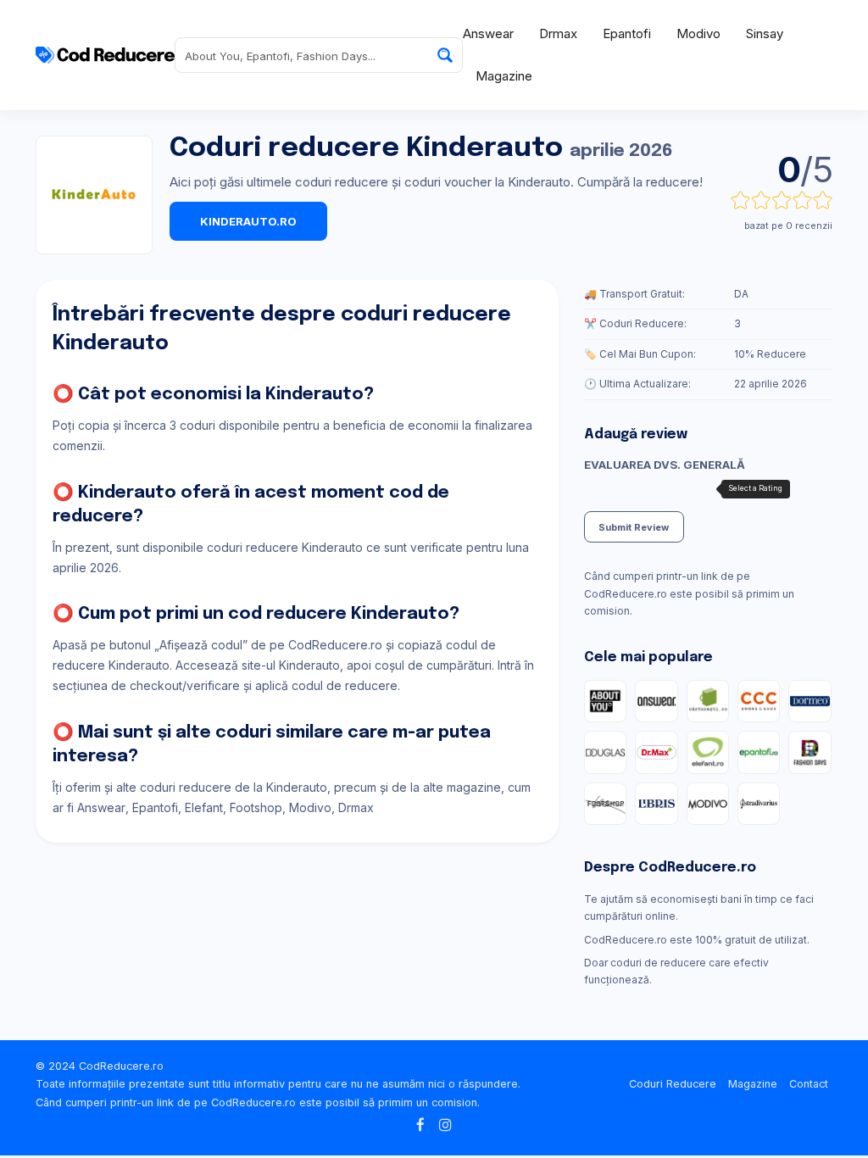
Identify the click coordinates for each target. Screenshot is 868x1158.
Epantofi (627, 33)
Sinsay (764, 33)
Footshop (256, 807)
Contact (808, 1083)
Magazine (504, 76)
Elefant (204, 807)
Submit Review (633, 527)
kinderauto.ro (248, 221)
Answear (488, 33)
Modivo (698, 33)
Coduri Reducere (672, 1083)
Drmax (558, 33)
